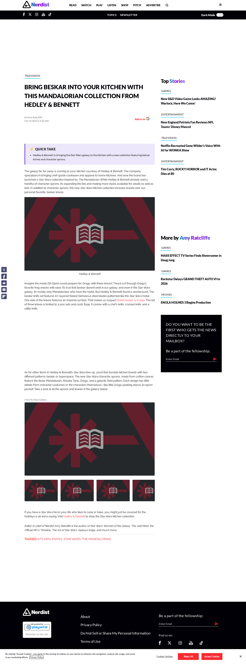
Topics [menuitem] (112, 14)
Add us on (139, 119)
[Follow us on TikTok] (201, 644)
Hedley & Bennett (74, 516)
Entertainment (172, 114)
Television (32, 75)
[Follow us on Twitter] (170, 644)
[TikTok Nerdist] (50, 15)
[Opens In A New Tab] (37, 626)
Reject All (188, 656)
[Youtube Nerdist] (43, 15)
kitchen (44, 539)
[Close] (240, 656)
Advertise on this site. (37, 634)
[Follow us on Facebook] (160, 644)
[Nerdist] (36, 5)
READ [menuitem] (72, 5)
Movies (166, 294)
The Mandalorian (96, 539)
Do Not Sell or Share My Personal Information (115, 633)
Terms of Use (90, 641)
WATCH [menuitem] (86, 5)
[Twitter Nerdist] (30, 15)
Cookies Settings (164, 656)
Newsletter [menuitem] (128, 14)
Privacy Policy (91, 624)
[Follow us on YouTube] (191, 644)
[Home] (36, 614)
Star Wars (72, 539)
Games (166, 90)
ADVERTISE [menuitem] (153, 5)
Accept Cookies (212, 656)
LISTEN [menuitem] (111, 5)
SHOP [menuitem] (124, 5)
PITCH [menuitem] (137, 5)
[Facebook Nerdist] (25, 15)
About (85, 616)
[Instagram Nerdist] (36, 15)
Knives (57, 539)
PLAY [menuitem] (99, 5)
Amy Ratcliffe (34, 117)
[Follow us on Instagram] (180, 644)
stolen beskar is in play (131, 300)
